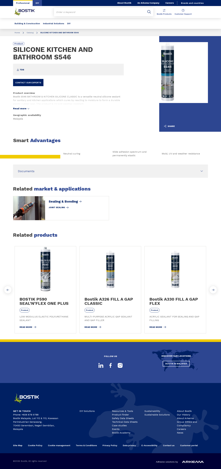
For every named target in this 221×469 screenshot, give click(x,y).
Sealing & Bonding (63, 201)
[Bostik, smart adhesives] (29, 404)
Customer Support (183, 14)
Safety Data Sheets (123, 418)
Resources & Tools (122, 411)
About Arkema (185, 418)
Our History (183, 414)
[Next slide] (213, 289)
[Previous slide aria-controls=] (7, 289)
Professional (23, 3)
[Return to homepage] (26, 12)
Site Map (17, 445)
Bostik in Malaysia (176, 363)
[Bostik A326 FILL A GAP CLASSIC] (110, 289)
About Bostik (124, 3)
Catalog (30, 33)
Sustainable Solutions (157, 414)
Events (116, 429)
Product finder (120, 414)
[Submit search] (149, 12)
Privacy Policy (110, 445)
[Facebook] (110, 365)
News (180, 432)
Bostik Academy (121, 432)
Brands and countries (192, 3)
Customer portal (189, 445)
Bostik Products (164, 14)
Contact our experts (28, 82)
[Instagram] (120, 365)
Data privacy (129, 445)
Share (171, 126)
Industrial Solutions (53, 23)
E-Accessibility (149, 445)
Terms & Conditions (86, 445)
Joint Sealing (57, 207)
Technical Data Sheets (125, 421)
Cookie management (59, 445)
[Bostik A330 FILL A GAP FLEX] (175, 289)
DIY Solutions (87, 411)
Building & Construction (27, 23)
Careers (169, 3)
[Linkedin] (100, 365)
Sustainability (152, 411)
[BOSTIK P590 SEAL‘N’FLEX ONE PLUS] (45, 289)
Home (17, 33)
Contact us (169, 445)
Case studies (119, 425)
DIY (37, 3)
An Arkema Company (148, 3)
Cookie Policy (35, 445)
